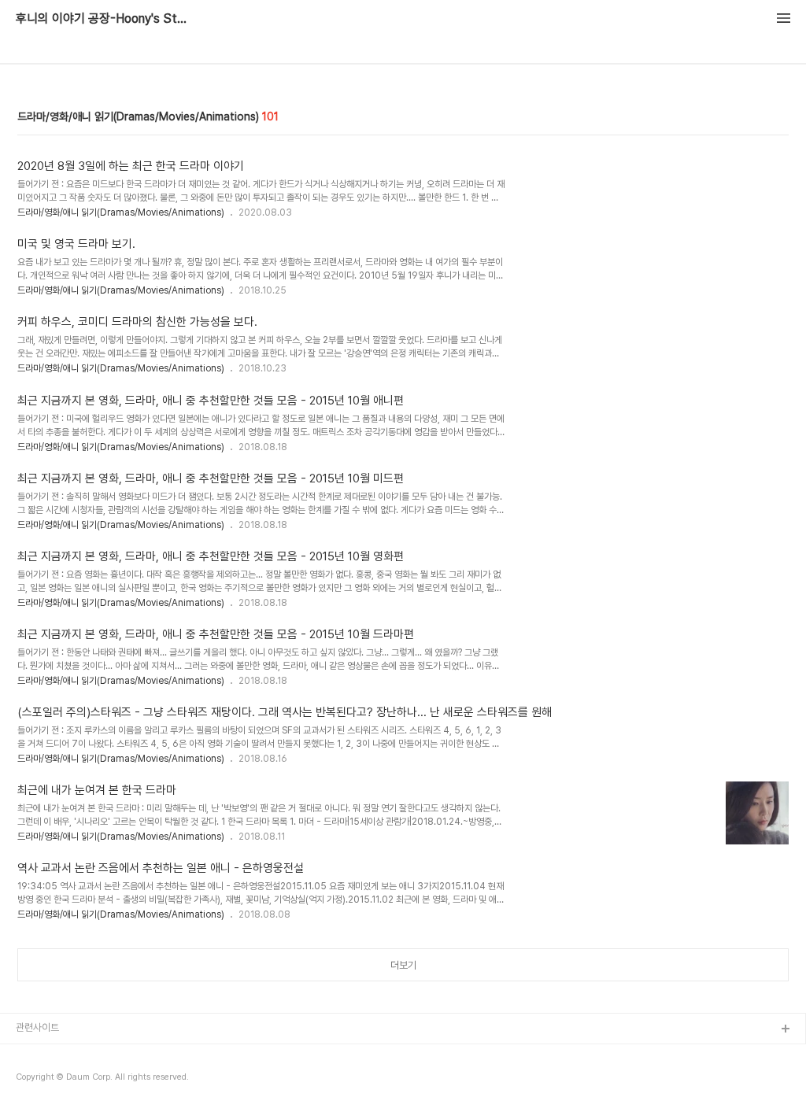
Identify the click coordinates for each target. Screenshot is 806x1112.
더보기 (403, 965)
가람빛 (30, 1080)
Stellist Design (50, 1055)
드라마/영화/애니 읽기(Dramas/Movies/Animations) (120, 212)
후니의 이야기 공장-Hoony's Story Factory (102, 19)
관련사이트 (37, 1027)
